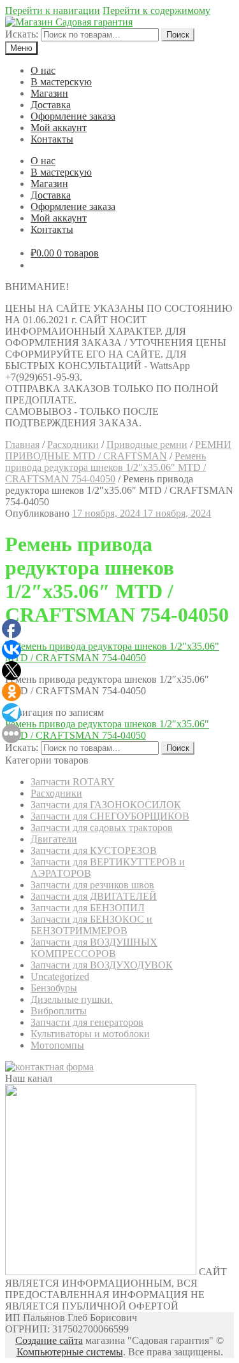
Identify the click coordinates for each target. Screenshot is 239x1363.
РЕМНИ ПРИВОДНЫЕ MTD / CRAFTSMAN (118, 450)
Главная (22, 444)
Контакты (52, 139)
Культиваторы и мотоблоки (90, 1033)
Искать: (21, 34)
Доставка (51, 104)
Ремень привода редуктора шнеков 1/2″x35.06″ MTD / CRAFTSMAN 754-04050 (105, 467)
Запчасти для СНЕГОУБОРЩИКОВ (110, 816)
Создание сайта (49, 1340)
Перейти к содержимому (156, 10)
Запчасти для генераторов (87, 1022)
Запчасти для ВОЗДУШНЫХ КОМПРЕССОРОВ (94, 948)
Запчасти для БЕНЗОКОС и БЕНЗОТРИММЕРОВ (91, 925)
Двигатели (54, 839)
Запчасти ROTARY (73, 781)
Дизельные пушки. (72, 999)
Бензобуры (54, 987)
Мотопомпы (57, 1045)
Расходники (73, 444)
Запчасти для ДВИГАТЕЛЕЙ (94, 896)
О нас (43, 70)
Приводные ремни (146, 444)
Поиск (177, 34)
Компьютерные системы (70, 1351)
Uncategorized (60, 976)
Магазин (49, 93)
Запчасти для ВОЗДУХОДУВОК (102, 965)
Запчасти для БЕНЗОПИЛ (88, 907)
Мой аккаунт (59, 127)
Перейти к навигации (52, 10)
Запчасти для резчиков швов (92, 884)
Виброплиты (59, 1010)
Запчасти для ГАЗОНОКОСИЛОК (106, 804)
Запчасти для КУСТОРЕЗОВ (94, 850)
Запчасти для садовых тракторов (102, 827)
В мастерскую (61, 81)
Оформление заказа (73, 116)
